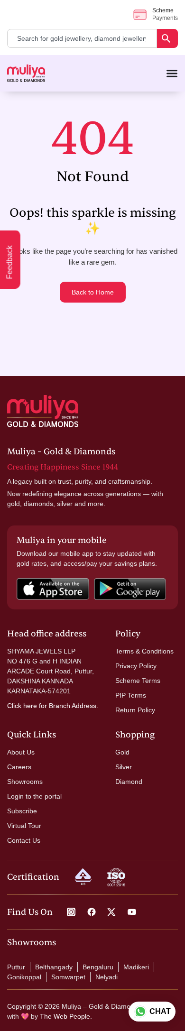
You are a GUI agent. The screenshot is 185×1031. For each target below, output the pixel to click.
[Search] (167, 38)
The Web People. (66, 1016)
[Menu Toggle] (172, 73)
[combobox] (82, 38)
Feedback (10, 262)
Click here (22, 705)
